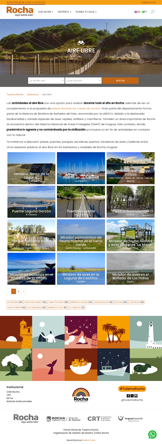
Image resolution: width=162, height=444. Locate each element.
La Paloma (31, 181)
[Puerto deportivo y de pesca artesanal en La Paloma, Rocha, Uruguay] (81, 168)
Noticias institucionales (19, 401)
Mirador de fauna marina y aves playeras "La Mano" (130, 243)
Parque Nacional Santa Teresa (31, 243)
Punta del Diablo (23, 248)
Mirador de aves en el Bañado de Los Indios (130, 276)
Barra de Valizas (134, 177)
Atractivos (32, 94)
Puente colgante (81, 211)
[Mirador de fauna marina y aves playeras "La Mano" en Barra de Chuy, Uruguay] (131, 235)
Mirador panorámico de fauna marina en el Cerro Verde (81, 241)
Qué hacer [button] (45, 11)
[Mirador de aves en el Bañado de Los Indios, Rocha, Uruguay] (131, 268)
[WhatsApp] (152, 434)
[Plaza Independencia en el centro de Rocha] (131, 201)
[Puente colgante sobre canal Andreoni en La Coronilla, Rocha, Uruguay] (81, 201)
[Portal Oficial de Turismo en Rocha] (20, 11)
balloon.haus (89, 440)
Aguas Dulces (101, 302)
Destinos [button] (64, 11)
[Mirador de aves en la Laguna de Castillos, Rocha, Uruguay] (81, 268)
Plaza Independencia (130, 211)
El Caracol (31, 214)
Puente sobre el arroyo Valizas (130, 172)
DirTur (10, 398)
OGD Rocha (13, 391)
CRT (9, 395)
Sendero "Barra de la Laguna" (31, 176)
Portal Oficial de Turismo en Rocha (26, 2)
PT (145, 11)
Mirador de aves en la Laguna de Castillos (80, 276)
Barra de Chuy (130, 248)
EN (138, 11)
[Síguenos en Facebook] (129, 395)
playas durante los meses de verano (76, 108)
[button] (153, 12)
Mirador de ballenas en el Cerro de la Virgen (31, 276)
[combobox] (46, 80)
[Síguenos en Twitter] (132, 395)
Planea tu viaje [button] (85, 11)
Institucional (148, 2)
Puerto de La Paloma (81, 177)
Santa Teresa (41, 248)
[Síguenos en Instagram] (135, 395)
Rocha (130, 214)
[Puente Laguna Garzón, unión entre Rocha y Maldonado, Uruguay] (31, 201)
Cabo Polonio (116, 177)
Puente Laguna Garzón (31, 211)
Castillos (81, 281)
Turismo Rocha (15, 94)
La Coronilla (81, 214)
